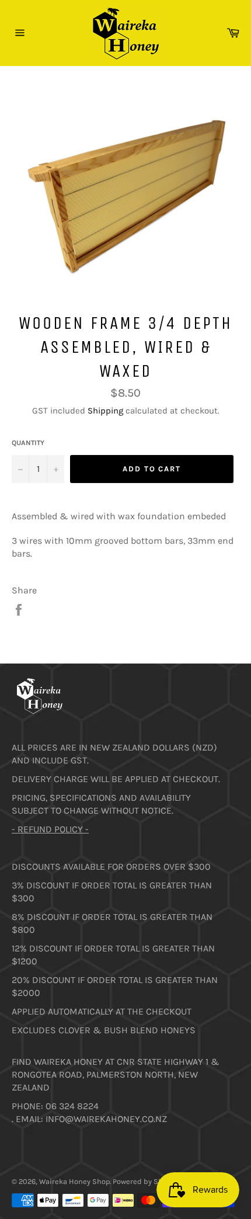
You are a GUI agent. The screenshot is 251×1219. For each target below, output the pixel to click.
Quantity (28, 443)
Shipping (105, 410)
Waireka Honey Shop (74, 1181)
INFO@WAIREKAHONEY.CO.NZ (106, 1118)
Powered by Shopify (146, 1181)
